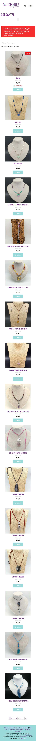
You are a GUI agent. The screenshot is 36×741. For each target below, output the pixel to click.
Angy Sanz (23, 738)
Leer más (18, 89)
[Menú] (30, 6)
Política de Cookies (22, 728)
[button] (18, 19)
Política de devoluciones (16, 729)
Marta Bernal (24, 736)
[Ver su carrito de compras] (25, 6)
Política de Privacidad (10, 728)
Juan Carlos (28, 735)
